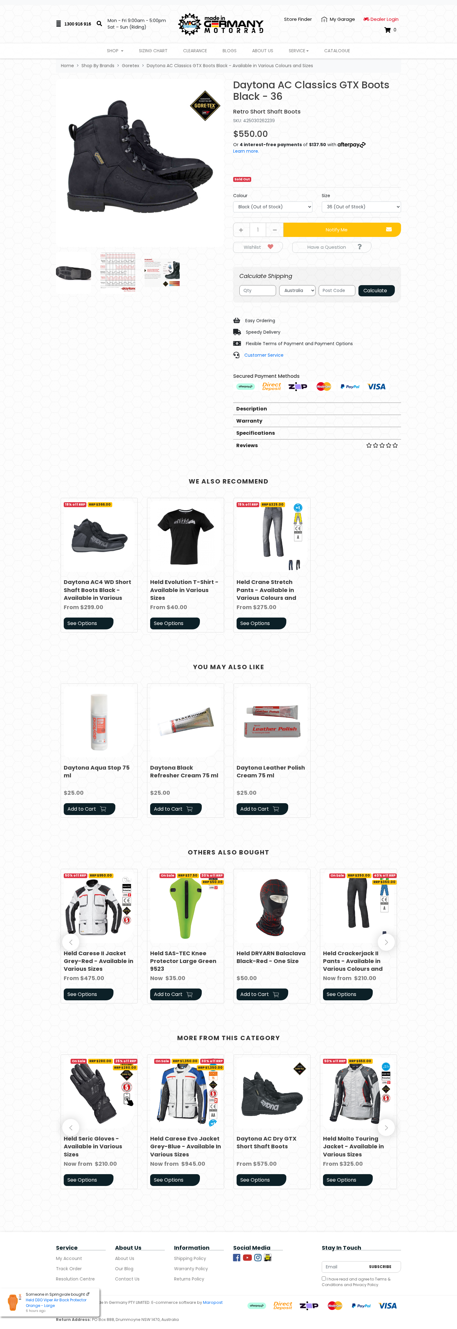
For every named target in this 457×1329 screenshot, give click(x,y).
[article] (99, 566)
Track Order (69, 1269)
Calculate (375, 290)
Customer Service (264, 355)
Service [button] (297, 51)
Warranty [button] (249, 420)
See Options (82, 623)
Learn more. (246, 151)
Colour (240, 195)
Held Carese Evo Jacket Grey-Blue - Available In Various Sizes (185, 1146)
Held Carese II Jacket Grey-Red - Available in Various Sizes (98, 961)
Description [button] (251, 408)
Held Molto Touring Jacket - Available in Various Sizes (353, 1146)
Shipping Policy (190, 1258)
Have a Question (326, 247)
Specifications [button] (255, 433)
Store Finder (298, 19)
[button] (258, 247)
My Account (69, 1258)
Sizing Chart (153, 51)
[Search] (99, 24)
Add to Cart (82, 809)
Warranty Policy (191, 1269)
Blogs (230, 51)
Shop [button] (113, 51)
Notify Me (337, 229)
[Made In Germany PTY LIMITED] (220, 24)
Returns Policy (189, 1279)
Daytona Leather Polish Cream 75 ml (271, 771)
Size (326, 195)
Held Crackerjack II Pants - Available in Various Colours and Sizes (353, 965)
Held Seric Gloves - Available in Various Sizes (93, 1146)
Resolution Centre (75, 1279)
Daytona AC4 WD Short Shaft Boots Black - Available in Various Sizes (97, 593)
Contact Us (127, 1279)
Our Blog (124, 1269)
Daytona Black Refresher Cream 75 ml (184, 771)
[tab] (317, 408)
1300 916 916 (77, 24)
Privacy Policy (365, 1284)
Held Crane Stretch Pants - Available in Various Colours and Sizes (266, 593)
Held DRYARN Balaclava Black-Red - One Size (271, 957)
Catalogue (337, 51)
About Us (262, 51)
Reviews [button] (247, 445)
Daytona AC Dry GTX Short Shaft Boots (267, 1142)
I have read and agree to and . (356, 1281)
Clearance (195, 51)
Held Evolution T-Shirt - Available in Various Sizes (184, 589)
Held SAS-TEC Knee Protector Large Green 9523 (183, 961)
